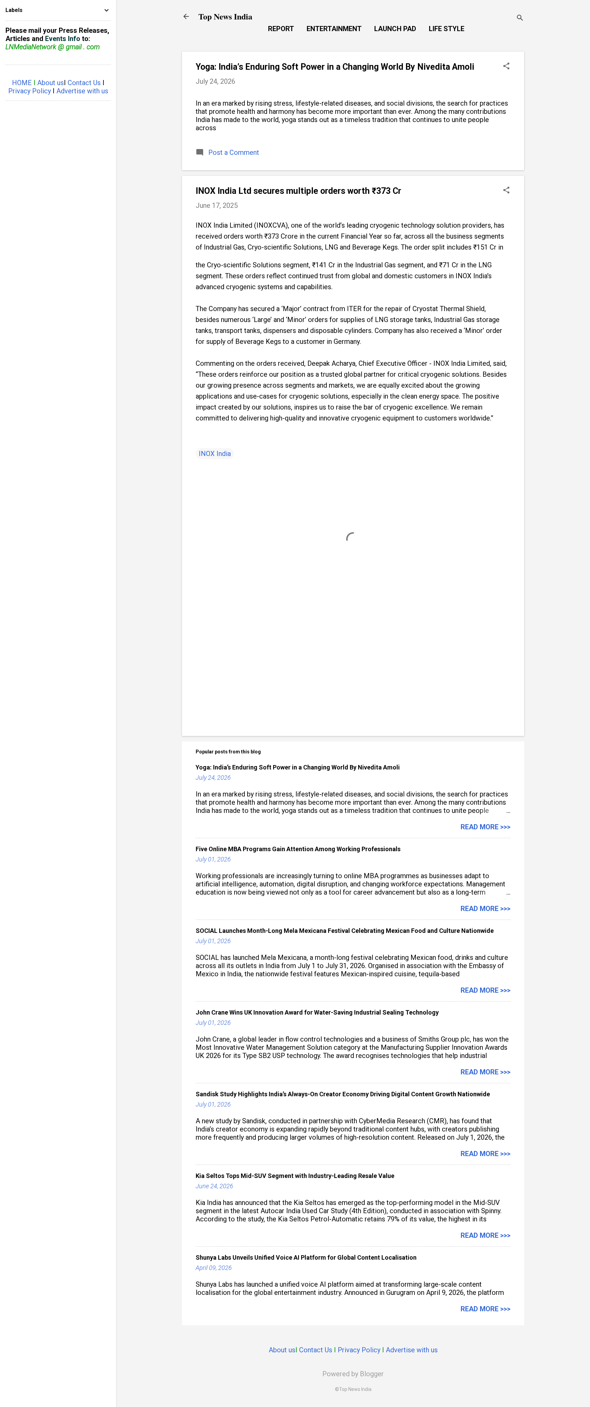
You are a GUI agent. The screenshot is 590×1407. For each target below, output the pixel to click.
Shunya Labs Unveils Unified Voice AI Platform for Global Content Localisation (306, 1257)
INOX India (215, 454)
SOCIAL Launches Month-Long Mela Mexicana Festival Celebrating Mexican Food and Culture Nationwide (345, 930)
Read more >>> (485, 827)
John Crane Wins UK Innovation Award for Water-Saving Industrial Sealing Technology (317, 1012)
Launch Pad (395, 29)
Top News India (225, 16)
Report (281, 29)
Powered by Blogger (353, 1374)
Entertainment (334, 29)
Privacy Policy (359, 1350)
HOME (22, 83)
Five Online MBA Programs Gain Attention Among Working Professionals (298, 849)
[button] (506, 67)
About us (282, 1350)
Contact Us (315, 1350)
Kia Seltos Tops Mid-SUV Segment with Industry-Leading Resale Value (295, 1175)
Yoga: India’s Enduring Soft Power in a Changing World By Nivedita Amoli (335, 67)
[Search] (520, 18)
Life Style (446, 29)
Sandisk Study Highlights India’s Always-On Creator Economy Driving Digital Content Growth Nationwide (343, 1094)
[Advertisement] (353, 672)
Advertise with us (412, 1350)
